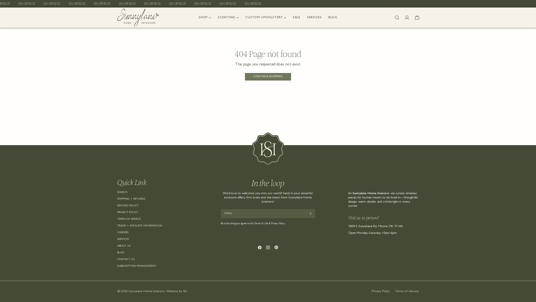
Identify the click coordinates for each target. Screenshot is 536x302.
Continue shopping (268, 77)
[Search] (397, 17)
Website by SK (176, 291)
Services (123, 239)
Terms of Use (261, 224)
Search (122, 192)
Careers (123, 233)
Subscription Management (136, 266)
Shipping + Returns (131, 199)
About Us (124, 246)
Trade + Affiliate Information (139, 226)
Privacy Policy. (278, 224)
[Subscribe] (310, 213)
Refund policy (127, 206)
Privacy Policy (127, 212)
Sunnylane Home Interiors (147, 291)
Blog (120, 253)
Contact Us (126, 259)
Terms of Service (129, 219)
